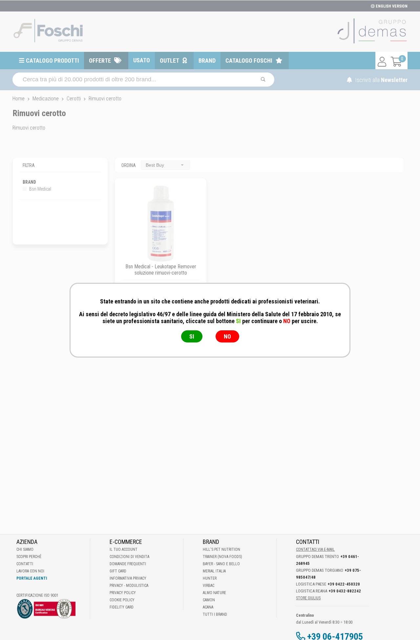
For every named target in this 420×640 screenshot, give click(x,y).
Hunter (210, 578)
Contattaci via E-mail (315, 549)
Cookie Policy (122, 600)
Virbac (208, 585)
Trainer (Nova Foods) (222, 556)
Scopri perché (28, 556)
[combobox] (165, 165)
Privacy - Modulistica (129, 585)
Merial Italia (214, 571)
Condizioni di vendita (129, 556)
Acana (208, 607)
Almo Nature (214, 592)
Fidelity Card (122, 607)
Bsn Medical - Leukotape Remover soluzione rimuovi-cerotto (160, 269)
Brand (207, 60)
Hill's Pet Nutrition (221, 549)
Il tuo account (123, 549)
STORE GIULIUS (308, 598)
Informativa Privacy (128, 578)
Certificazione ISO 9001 (37, 595)
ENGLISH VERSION (391, 6)
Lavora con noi (30, 571)
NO (227, 336)
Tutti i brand (215, 614)
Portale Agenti (31, 578)
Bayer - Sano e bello (221, 564)
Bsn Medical (39, 189)
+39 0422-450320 (343, 584)
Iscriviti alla (381, 79)
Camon (209, 600)
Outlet (169, 60)
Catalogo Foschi (248, 60)
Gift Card (118, 571)
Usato (141, 60)
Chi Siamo (24, 549)
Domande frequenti (128, 564)
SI (191, 336)
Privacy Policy (123, 592)
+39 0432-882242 (344, 590)
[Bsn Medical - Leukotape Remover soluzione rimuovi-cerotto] (160, 224)
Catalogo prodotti (52, 60)
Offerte (100, 60)
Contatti (24, 564)
